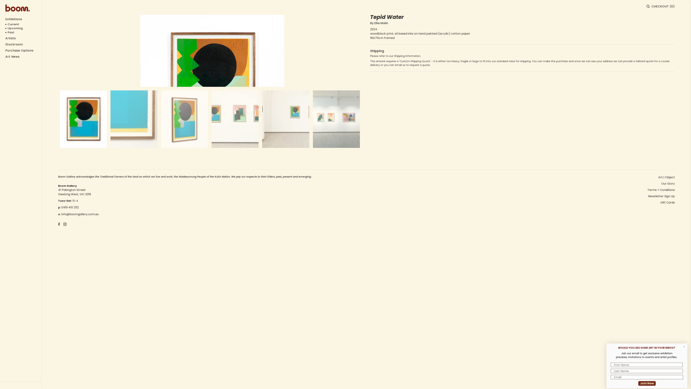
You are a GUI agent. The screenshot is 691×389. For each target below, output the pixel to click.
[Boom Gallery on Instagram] (65, 225)
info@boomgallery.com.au (80, 214)
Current (13, 24)
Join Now (647, 383)
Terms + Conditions (661, 190)
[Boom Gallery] (17, 8)
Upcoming (15, 28)
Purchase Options (19, 50)
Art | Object (666, 177)
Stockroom (14, 44)
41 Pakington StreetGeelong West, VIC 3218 (74, 192)
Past (11, 32)
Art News (12, 57)
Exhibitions (13, 19)
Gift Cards (667, 202)
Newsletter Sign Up (661, 196)
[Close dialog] (684, 346)
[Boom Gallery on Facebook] (59, 225)
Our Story (668, 184)
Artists (10, 38)
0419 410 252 (70, 207)
